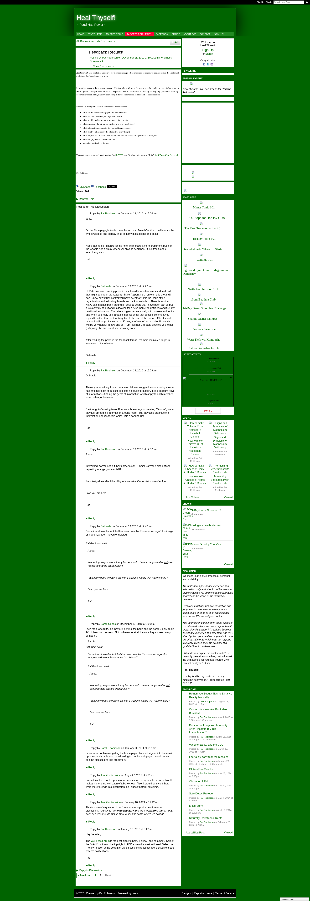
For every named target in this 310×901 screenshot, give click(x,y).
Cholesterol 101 (198, 781)
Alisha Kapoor (207, 701)
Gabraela (106, 286)
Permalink (87, 213)
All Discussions (85, 41)
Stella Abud (224, 377)
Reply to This (85, 199)
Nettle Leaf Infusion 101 (203, 289)
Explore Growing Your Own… (207, 544)
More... (208, 410)
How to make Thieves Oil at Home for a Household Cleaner (195, 447)
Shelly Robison (203, 400)
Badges (186, 893)
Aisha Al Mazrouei (212, 377)
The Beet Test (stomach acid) (202, 228)
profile (221, 359)
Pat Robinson (110, 57)
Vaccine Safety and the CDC (206, 744)
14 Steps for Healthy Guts (207, 218)
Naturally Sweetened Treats (205, 818)
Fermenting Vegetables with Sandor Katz (220, 480)
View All (228, 497)
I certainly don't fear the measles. (209, 756)
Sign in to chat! (287, 899)
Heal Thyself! (96, 17)
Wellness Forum (100, 841)
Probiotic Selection (204, 329)
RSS (78, 883)
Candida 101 (205, 259)
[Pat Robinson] (81, 57)
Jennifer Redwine (111, 775)
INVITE (119, 155)
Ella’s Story (196, 805)
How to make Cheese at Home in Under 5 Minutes (195, 480)
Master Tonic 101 (204, 207)
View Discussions (103, 66)
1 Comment (206, 720)
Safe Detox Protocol (201, 793)
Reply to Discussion (89, 870)
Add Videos (192, 497)
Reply (90, 278)
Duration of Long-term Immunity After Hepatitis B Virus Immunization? (208, 729)
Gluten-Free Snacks (201, 769)
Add (176, 42)
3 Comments (216, 764)
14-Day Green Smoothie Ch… (207, 510)
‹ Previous (84, 875)
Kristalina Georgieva (203, 368)
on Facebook (166, 155)
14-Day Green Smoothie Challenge (204, 308)
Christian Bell (203, 359)
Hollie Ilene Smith (197, 377)
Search (307, 2)
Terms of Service (224, 893)
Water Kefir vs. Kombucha (203, 339)
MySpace (85, 187)
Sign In (269, 2)
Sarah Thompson (110, 748)
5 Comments (209, 739)
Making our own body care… (206, 525)
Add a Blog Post (195, 832)
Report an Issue (203, 893)
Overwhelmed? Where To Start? (202, 249)
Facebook (100, 187)
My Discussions (106, 41)
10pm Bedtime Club (203, 299)
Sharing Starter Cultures (202, 318)
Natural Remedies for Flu (204, 348)
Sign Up (260, 2)
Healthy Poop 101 (204, 238)
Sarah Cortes (108, 624)
